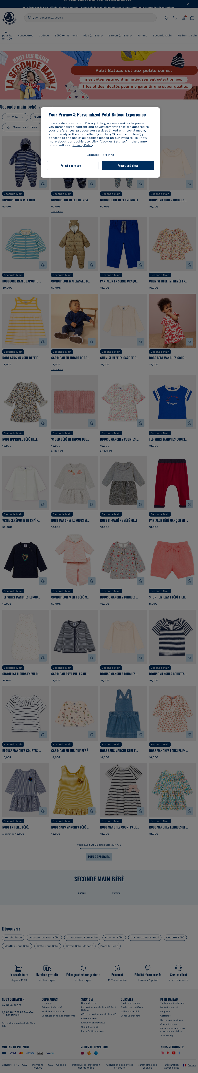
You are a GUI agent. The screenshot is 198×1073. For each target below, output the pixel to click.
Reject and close (71, 166)
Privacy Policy (83, 145)
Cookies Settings (100, 155)
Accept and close (128, 166)
